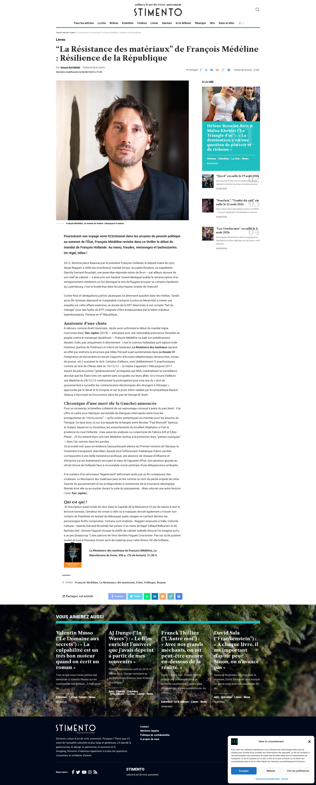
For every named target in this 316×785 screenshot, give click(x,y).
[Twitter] (78, 772)
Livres (60, 40)
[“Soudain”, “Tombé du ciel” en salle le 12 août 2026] (208, 205)
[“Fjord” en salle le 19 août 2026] (208, 181)
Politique (150, 582)
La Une (235, 158)
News (245, 158)
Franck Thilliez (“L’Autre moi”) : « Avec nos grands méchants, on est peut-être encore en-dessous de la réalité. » (182, 650)
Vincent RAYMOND (70, 67)
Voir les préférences (298, 770)
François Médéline (86, 582)
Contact (284, 779)
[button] (309, 741)
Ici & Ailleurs (117, 694)
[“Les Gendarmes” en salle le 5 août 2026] (208, 234)
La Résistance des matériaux (117, 582)
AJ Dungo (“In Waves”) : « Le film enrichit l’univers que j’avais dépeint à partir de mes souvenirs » (131, 647)
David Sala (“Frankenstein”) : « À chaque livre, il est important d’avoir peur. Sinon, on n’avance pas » (236, 650)
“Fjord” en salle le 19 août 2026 (237, 176)
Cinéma (211, 158)
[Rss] (95, 772)
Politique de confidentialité (267, 779)
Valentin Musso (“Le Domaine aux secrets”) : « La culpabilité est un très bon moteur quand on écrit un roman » (77, 650)
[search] (257, 10)
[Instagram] (89, 772)
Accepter (244, 770)
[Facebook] (73, 772)
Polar (139, 582)
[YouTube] (84, 772)
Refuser (271, 770)
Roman (161, 582)
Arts (111, 691)
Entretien (223, 158)
